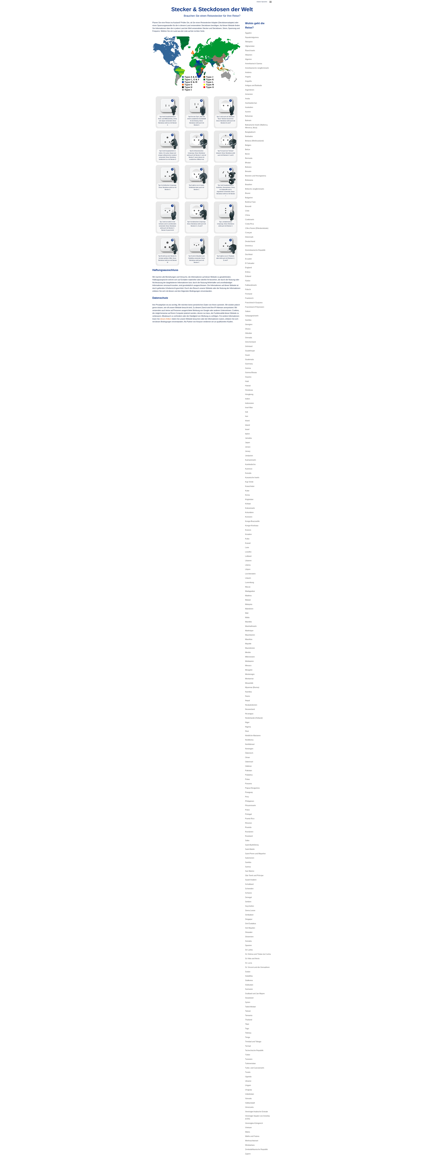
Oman (247, 757)
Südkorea (249, 980)
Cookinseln (249, 219)
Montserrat (249, 679)
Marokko (248, 622)
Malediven (249, 609)
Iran (246, 416)
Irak (246, 412)
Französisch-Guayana (253, 303)
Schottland (249, 884)
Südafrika (249, 976)
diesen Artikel (165, 319)
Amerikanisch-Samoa (253, 64)
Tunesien (248, 1059)
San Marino (249, 871)
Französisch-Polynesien (254, 307)
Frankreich (249, 298)
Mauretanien (250, 635)
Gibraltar (248, 333)
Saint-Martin (250, 849)
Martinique (249, 631)
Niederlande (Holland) (254, 718)
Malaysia (248, 604)
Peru (247, 797)
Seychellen (249, 906)
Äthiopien (249, 42)
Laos (247, 547)
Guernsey (249, 364)
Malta (247, 617)
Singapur (248, 919)
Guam (247, 355)
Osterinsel (249, 762)
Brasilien (248, 184)
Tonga (247, 1037)
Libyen (247, 569)
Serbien (248, 902)
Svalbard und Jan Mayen (255, 993)
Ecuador (248, 259)
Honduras (249, 390)
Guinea (248, 368)
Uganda (248, 1077)
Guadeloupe (250, 351)
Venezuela (249, 1107)
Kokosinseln (250, 508)
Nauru (247, 696)
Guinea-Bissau (251, 372)
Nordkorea (249, 740)
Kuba (247, 539)
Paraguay (249, 792)
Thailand (248, 1020)
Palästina (249, 775)
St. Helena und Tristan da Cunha (258, 954)
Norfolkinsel (250, 744)
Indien (247, 399)
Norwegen (249, 749)
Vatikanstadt (250, 1103)
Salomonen (249, 858)
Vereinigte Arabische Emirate (256, 1112)
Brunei (247, 193)
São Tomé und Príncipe (254, 875)
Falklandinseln (251, 285)
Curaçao (248, 232)
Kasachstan (249, 486)
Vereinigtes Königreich (254, 1123)
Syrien (247, 1002)
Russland (249, 836)
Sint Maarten (250, 928)
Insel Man (249, 407)
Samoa (248, 867)
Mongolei (248, 670)
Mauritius (248, 639)
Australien (249, 107)
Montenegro (250, 674)
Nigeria (248, 727)
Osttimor (248, 766)
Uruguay (248, 1090)
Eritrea (247, 272)
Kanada (248, 473)
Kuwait (248, 543)
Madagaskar (250, 591)
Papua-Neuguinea (252, 788)
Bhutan (248, 163)
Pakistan (248, 770)
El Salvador (249, 263)
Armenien (249, 94)
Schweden (249, 889)
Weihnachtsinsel (251, 1141)
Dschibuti (249, 254)
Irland (247, 421)
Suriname (249, 989)
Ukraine (248, 1081)
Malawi (248, 600)
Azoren (248, 112)
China (247, 215)
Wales (247, 1132)
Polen (247, 810)
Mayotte (248, 644)
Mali (246, 613)
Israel (247, 429)
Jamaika (248, 438)
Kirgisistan (249, 499)
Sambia (248, 862)
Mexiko (248, 652)
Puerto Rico (249, 819)
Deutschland (250, 241)
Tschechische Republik (254, 1050)
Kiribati (248, 504)
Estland (248, 276)
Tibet (247, 1024)
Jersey (247, 451)
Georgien (248, 324)
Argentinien (249, 90)
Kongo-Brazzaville (252, 521)
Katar (247, 491)
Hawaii (248, 386)
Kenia (247, 495)
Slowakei (248, 932)
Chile (247, 211)
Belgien (248, 145)
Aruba (247, 99)
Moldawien (249, 661)
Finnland (248, 294)
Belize (247, 149)
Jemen (247, 447)
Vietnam (248, 1127)
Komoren (248, 517)
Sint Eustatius (250, 923)
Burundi (248, 206)
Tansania (248, 1015)
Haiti (247, 381)
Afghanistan (250, 46)
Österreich (249, 753)
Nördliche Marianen (253, 735)
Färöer (247, 281)
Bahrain (248, 120)
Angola (248, 77)
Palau (247, 779)
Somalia (248, 941)
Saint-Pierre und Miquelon (255, 854)
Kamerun (248, 469)
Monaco (248, 665)
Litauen (248, 578)
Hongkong (249, 394)
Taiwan (248, 1011)
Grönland (248, 346)
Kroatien (248, 534)
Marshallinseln (251, 626)
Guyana (248, 377)
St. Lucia (248, 963)
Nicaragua (249, 714)
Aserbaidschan (251, 103)
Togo (247, 1028)
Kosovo (248, 530)
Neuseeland (250, 709)
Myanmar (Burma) (252, 687)
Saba (247, 840)
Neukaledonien (251, 705)
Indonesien (249, 403)
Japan (247, 442)
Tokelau (248, 1033)
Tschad (248, 1046)
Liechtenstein (250, 574)
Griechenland (250, 342)
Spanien (248, 945)
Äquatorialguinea (252, 37)
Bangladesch (250, 132)
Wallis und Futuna (252, 1136)
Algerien (248, 59)
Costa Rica (249, 224)
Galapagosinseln (251, 316)
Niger (247, 722)
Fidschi (248, 289)
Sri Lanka (249, 950)
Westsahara (250, 1145)
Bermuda (248, 158)
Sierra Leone (250, 910)
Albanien (248, 55)
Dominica (249, 246)
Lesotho (248, 552)
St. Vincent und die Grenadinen (257, 967)
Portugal (248, 814)
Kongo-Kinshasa (251, 526)
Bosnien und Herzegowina (255, 176)
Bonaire (248, 171)
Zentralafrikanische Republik (256, 1149)
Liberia (248, 565)
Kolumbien (249, 512)
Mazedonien (250, 648)
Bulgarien (249, 198)
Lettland (248, 556)
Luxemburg (249, 582)
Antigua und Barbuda (253, 85)
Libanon (248, 561)
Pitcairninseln (250, 805)
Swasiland (249, 998)
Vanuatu (248, 1098)
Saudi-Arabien (250, 880)
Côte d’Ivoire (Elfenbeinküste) (256, 228)
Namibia (248, 692)
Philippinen (249, 801)
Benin (247, 154)
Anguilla (248, 81)
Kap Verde (249, 482)
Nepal (247, 700)
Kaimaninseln (250, 460)
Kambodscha (250, 464)
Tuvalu (247, 1072)
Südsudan (249, 985)
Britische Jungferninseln (254, 189)
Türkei (247, 1055)
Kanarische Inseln (252, 477)
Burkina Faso (250, 202)
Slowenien (249, 937)
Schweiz (248, 893)
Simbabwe (249, 915)
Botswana (249, 180)
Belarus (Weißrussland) (254, 141)
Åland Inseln (250, 50)
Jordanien (249, 456)
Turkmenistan (250, 1063)
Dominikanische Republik (255, 250)
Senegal (248, 897)
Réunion (248, 823)
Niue (247, 731)
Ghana (247, 329)
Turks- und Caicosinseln (254, 1068)
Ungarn (248, 1085)
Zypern (248, 1154)
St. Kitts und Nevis (252, 958)
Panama (248, 784)
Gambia (248, 320)
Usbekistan (249, 1094)
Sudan (247, 972)
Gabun (247, 311)
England (248, 268)
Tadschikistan (250, 1007)
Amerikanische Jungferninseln (257, 68)
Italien (247, 434)
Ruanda (248, 827)
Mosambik (249, 683)
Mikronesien (250, 657)
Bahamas (249, 116)
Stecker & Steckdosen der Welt (212, 9)
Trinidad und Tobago (253, 1042)
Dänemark (249, 237)
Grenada (248, 338)
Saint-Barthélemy (252, 845)
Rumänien (249, 832)
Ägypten (248, 33)
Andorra (248, 72)
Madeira (248, 596)
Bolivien (248, 167)
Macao (247, 587)
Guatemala (249, 359)
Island (247, 425)
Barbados (249, 136)
